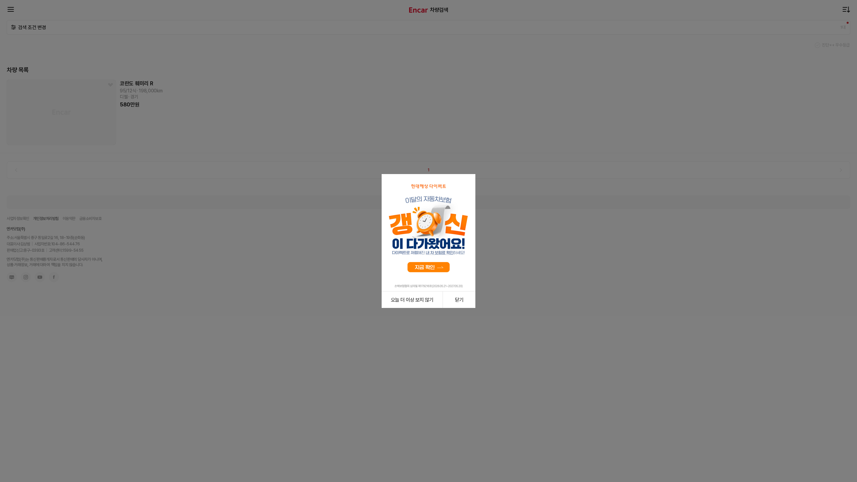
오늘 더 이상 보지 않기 (412, 300)
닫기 (459, 300)
